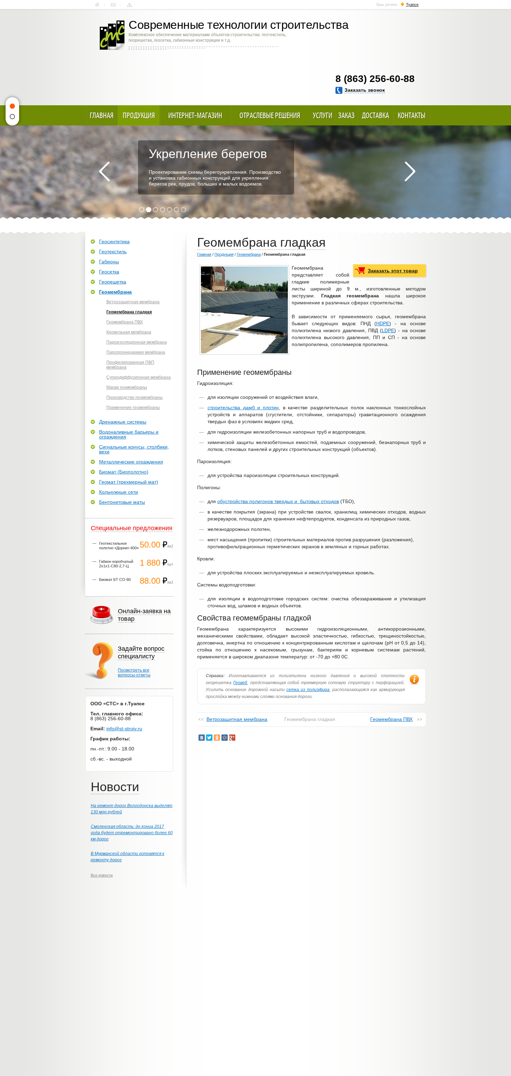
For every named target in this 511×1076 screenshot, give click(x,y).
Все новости (102, 875)
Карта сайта (129, 5)
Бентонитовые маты (122, 502)
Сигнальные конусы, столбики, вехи (134, 449)
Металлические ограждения (131, 461)
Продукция (139, 115)
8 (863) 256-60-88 (375, 78)
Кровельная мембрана (128, 332)
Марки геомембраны (126, 387)
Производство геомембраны (134, 397)
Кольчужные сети (118, 492)
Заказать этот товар (393, 270)
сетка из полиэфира (308, 689)
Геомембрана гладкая (129, 312)
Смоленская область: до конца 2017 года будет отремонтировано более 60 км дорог (132, 832)
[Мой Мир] (224, 737)
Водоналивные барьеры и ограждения (129, 434)
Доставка (375, 115)
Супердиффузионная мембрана (138, 377)
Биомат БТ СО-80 (115, 579)
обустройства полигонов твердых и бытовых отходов (278, 501)
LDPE (388, 330)
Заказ (346, 115)
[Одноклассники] (217, 737)
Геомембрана (249, 254)
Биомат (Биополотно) (123, 471)
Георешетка (112, 281)
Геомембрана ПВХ (391, 719)
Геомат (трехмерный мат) (128, 481)
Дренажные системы (122, 421)
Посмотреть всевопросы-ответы (134, 672)
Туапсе (412, 4)
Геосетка (109, 271)
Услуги (322, 115)
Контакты (113, 5)
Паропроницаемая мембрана (135, 352)
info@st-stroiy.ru (124, 728)
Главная (97, 5)
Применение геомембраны (133, 407)
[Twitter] (209, 737)
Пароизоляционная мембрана (136, 342)
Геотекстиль (113, 251)
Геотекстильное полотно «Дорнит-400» (119, 545)
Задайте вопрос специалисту (141, 652)
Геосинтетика (114, 241)
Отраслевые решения (270, 115)
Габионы (109, 261)
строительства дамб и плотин (243, 407)
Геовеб (240, 682)
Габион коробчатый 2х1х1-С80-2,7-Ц (116, 563)
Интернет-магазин (195, 115)
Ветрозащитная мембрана (236, 719)
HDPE (382, 323)
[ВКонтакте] (201, 737)
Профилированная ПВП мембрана (130, 365)
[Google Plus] (232, 737)
